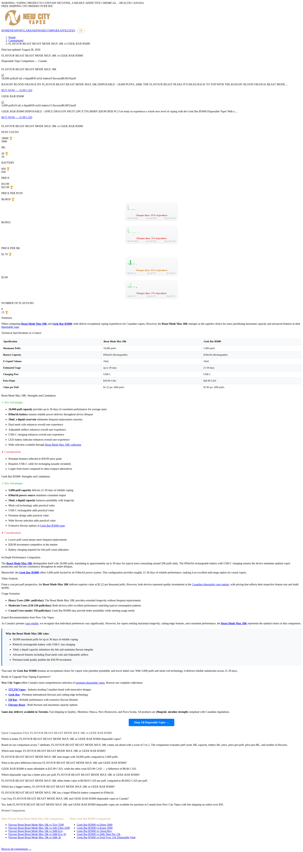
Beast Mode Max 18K (34, 323)
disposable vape (10, 326)
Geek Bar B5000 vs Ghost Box (94, 831)
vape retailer (31, 623)
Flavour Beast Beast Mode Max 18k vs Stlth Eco (35, 831)
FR (81, 30)
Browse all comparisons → (16, 848)
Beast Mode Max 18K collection (63, 444)
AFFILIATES (67, 30)
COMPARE (52, 30)
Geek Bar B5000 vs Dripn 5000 (94, 824)
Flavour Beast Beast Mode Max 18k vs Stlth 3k (34, 837)
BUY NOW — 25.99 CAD (16, 117)
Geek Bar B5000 (62, 323)
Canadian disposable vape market (210, 584)
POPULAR (22, 30)
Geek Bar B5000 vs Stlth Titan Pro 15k (98, 834)
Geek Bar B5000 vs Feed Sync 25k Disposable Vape (106, 837)
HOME (5, 30)
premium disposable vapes (90, 682)
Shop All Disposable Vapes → (151, 722)
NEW (13, 30)
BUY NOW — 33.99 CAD (16, 90)
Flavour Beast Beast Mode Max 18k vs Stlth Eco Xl (37, 834)
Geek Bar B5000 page (52, 525)
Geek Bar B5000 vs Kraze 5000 (95, 827)
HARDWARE (37, 30)
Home (11, 37)
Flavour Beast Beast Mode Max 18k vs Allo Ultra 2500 (39, 827)
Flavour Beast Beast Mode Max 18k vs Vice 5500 (36, 824)
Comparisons (15, 40)
